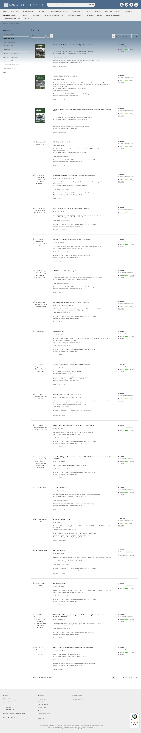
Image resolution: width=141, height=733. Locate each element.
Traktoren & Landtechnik (11, 18)
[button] (52, 5)
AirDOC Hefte (37, 15)
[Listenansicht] (51, 36)
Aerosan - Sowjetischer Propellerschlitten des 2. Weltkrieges (71, 239)
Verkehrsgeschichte (113, 15)
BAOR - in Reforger (59, 550)
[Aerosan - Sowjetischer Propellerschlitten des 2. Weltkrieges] (40, 245)
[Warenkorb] (131, 5)
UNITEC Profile (129, 11)
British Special (8, 46)
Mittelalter (15, 11)
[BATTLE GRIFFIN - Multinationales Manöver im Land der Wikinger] (40, 654)
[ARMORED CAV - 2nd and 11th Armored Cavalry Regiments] (40, 308)
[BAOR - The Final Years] (40, 589)
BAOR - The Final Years (60, 583)
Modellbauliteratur (112, 11)
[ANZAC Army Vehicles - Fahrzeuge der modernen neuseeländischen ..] (40, 277)
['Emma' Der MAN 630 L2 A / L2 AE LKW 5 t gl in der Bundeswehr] (40, 51)
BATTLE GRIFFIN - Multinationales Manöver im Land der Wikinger (73, 647)
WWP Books (23, 15)
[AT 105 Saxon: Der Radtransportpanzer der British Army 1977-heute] (40, 431)
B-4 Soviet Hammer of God (61, 519)
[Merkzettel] (126, 5)
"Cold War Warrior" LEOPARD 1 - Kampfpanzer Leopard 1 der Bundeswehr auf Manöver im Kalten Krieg (82, 110)
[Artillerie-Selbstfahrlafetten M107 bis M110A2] (40, 400)
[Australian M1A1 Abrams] (40, 494)
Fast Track (7, 50)
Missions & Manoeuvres (11, 57)
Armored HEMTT (58, 331)
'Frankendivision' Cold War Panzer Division (66, 76)
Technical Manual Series (11, 65)
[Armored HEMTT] (40, 338)
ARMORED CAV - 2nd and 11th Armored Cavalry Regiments (71, 302)
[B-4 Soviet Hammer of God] (40, 525)
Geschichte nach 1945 (93, 11)
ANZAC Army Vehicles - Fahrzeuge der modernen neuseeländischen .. (74, 271)
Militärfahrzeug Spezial (11, 53)
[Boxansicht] (47, 36)
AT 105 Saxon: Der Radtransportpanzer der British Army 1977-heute (73, 425)
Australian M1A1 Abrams (60, 488)
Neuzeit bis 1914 (28, 11)
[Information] (90, 5)
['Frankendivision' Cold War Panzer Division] (40, 82)
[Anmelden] (122, 5)
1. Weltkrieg (42, 11)
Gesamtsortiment (8, 34)
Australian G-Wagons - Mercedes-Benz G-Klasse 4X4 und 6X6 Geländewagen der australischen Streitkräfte (82, 457)
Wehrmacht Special (10, 68)
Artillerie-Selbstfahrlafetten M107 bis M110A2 (67, 394)
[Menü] (138, 714)
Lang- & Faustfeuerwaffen (54, 15)
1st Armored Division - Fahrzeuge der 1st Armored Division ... (71, 208)
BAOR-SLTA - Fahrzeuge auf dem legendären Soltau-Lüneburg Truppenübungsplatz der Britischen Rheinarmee (80, 615)
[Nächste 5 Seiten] (129, 36)
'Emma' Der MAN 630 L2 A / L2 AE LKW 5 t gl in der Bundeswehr (73, 45)
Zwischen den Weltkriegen (59, 11)
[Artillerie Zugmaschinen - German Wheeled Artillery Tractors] (40, 371)
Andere (6, 72)
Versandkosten (129, 46)
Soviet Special (8, 61)
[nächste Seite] (133, 36)
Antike (5, 11)
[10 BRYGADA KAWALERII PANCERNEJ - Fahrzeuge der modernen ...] (40, 181)
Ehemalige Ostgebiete (94, 15)
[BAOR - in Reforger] (40, 556)
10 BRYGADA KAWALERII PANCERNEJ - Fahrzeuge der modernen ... (74, 175)
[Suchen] (93, 5)
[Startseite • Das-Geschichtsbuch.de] (23, 7)
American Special (9, 42)
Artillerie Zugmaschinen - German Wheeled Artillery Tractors (71, 365)
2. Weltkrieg (76, 11)
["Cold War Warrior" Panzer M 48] (40, 148)
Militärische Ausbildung (75, 15)
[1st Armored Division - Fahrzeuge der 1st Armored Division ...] (40, 214)
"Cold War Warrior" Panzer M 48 (62, 142)
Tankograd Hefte (9, 15)
